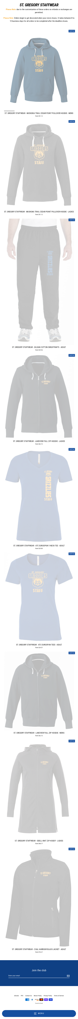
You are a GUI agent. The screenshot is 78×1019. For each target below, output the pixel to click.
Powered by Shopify (39, 1003)
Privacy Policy (48, 995)
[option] (39, 70)
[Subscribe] (68, 976)
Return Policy (38, 995)
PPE (22, 995)
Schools (16, 995)
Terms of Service (59, 995)
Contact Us (28, 995)
